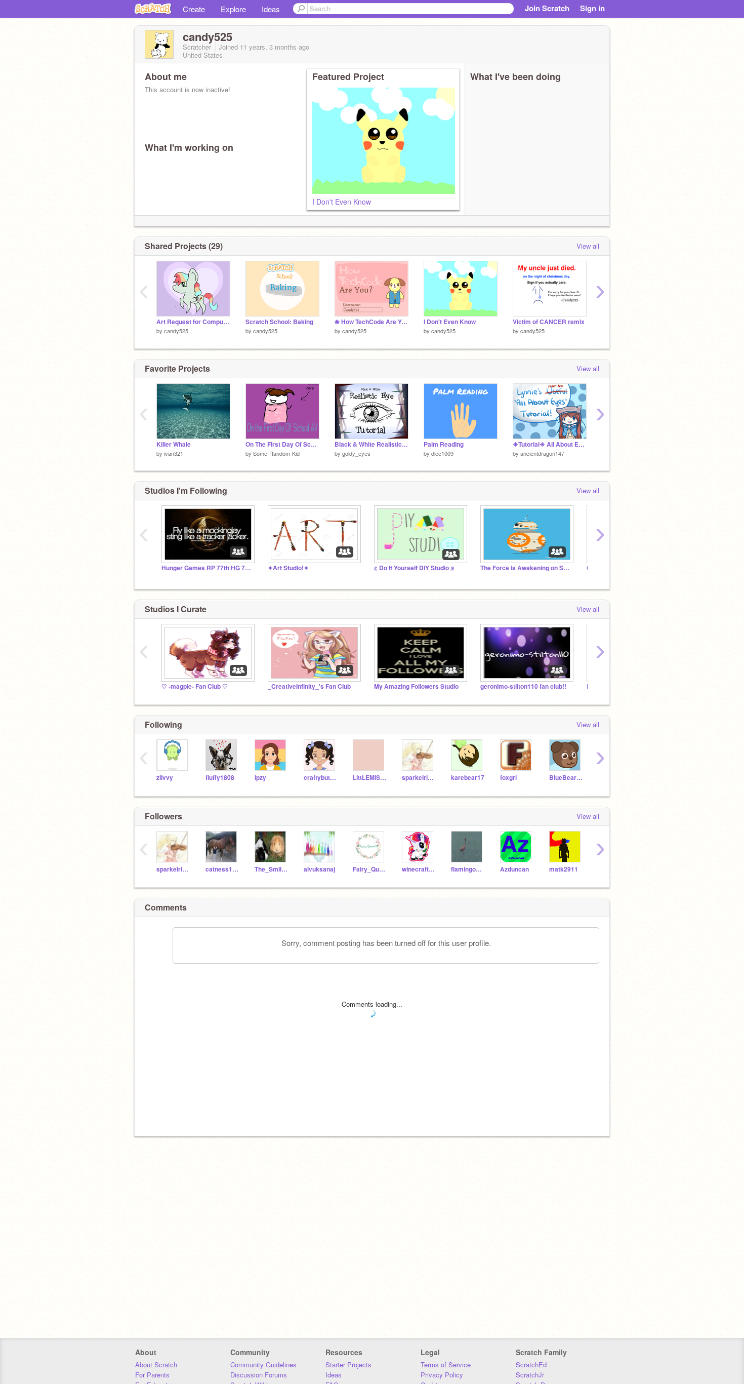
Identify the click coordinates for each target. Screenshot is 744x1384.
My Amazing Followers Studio (416, 686)
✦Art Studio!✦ (288, 568)
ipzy (260, 777)
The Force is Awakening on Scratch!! (525, 568)
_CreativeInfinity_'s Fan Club (309, 686)
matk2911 (563, 869)
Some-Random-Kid (276, 453)
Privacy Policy (442, 1374)
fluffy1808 (219, 777)
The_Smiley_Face (271, 869)
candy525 (176, 331)
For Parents (152, 1374)
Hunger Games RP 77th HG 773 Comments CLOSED (207, 568)
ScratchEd (531, 1364)
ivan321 (173, 453)
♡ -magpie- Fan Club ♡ (194, 686)
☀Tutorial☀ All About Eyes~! (550, 444)
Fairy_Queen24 (370, 869)
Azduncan (514, 869)
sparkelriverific (419, 777)
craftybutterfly (321, 777)
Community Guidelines (263, 1364)
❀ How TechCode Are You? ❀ (371, 322)
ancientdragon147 (542, 453)
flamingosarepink (468, 869)
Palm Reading (444, 444)
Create (194, 9)
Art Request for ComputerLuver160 (193, 322)
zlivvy (164, 777)
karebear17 (467, 777)
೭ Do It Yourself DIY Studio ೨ (414, 568)
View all (587, 246)
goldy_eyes (356, 453)
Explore (233, 9)
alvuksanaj (319, 869)
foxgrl (508, 777)
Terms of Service (446, 1364)
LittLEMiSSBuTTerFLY (370, 777)
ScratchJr (530, 1374)
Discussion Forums (258, 1374)
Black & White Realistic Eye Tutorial (371, 444)
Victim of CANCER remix (549, 322)
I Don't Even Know (341, 201)
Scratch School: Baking (279, 322)
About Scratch (156, 1364)
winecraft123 (419, 869)
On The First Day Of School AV (282, 444)
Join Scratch (547, 8)
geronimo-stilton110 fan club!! (523, 686)
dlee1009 (442, 453)
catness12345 (222, 869)
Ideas (271, 9)
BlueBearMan (566, 777)
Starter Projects (348, 1364)
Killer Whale (173, 444)
